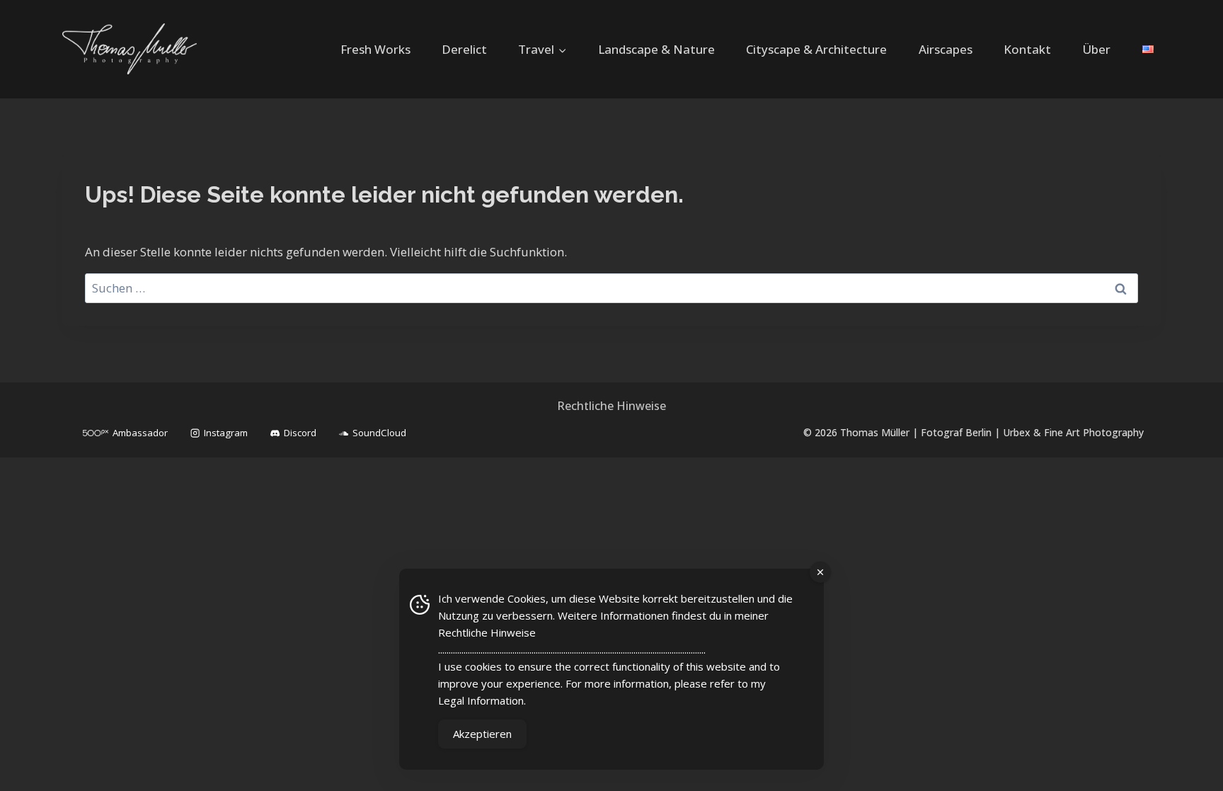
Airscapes (945, 49)
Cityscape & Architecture (816, 49)
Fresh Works (375, 49)
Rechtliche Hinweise (611, 406)
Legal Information (481, 700)
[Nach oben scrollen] (1191, 767)
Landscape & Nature (656, 49)
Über (1096, 49)
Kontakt (1027, 49)
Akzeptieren (482, 734)
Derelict (464, 49)
